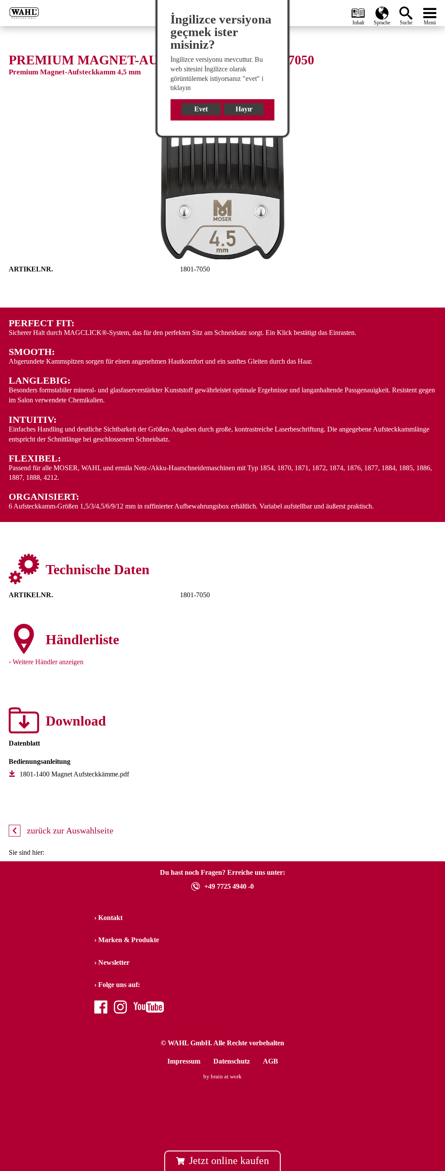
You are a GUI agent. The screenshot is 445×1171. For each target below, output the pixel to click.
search (407, 10)
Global (382, 11)
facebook (100, 1008)
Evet (201, 109)
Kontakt (110, 917)
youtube (144, 1008)
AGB (270, 1061)
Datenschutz (231, 1061)
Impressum (183, 1061)
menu (429, 11)
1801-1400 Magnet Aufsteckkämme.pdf (74, 774)
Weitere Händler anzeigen (48, 662)
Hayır (244, 109)
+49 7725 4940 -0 (229, 886)
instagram (120, 1008)
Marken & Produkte (128, 939)
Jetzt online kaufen (229, 1160)
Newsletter (114, 962)
